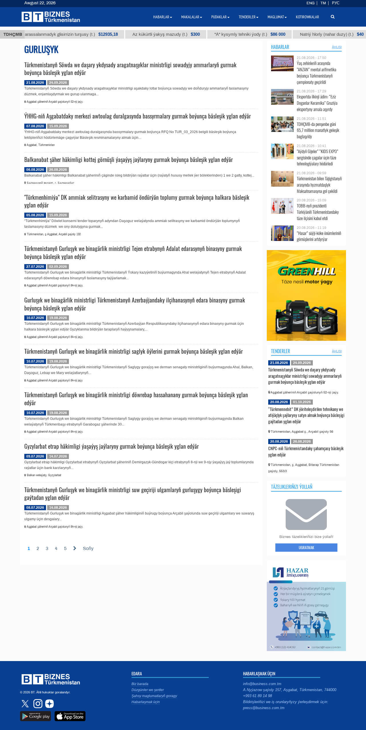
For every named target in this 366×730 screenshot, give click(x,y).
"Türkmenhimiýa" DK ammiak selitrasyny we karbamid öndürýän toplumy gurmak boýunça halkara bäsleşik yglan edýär (136, 201)
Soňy (88, 548)
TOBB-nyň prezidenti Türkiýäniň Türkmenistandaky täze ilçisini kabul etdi (318, 212)
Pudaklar (219, 16)
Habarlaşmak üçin (146, 702)
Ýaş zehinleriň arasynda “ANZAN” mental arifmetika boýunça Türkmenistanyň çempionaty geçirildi (316, 72)
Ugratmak (306, 547)
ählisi (337, 47)
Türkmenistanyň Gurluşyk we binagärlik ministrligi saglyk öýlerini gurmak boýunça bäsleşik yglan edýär (133, 351)
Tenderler (280, 351)
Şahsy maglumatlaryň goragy (154, 696)
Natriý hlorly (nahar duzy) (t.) (321, 34)
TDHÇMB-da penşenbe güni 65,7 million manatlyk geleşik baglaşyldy (318, 130)
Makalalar (190, 16)
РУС (335, 3)
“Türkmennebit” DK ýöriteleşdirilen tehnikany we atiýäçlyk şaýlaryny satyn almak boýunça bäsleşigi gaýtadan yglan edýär (306, 415)
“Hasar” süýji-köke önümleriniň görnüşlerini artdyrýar (319, 236)
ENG (311, 3)
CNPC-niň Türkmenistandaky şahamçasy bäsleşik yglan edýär (305, 451)
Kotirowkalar (307, 16)
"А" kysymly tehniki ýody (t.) (239, 34)
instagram (37, 703)
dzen (48, 703)
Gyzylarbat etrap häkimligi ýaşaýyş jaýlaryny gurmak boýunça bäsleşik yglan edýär (111, 446)
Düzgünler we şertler (148, 690)
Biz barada (140, 684)
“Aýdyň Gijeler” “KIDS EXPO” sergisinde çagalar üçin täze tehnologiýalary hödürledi (317, 157)
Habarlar (280, 46)
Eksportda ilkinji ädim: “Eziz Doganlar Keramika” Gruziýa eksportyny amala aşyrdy (317, 103)
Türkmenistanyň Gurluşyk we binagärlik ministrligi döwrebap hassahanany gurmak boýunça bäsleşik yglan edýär (136, 398)
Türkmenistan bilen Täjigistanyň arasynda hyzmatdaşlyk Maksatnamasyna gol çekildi (319, 184)
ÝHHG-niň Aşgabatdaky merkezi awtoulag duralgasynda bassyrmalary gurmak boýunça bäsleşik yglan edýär (137, 116)
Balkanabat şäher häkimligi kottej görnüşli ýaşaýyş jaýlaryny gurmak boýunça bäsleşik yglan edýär (128, 159)
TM (323, 3)
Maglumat (276, 16)
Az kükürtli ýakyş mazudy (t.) (155, 34)
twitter (25, 703)
